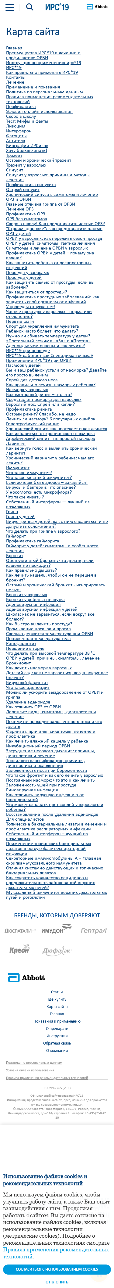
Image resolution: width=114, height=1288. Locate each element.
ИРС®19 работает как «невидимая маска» (49, 355)
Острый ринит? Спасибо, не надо (41, 414)
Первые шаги (20, 321)
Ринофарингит (21, 643)
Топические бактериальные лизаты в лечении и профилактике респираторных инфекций (56, 827)
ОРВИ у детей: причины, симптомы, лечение (53, 658)
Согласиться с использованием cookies (57, 1269)
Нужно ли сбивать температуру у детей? (48, 336)
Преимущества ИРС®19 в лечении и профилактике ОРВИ (43, 55)
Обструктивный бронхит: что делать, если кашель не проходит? (50, 563)
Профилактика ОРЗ (25, 214)
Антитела (15, 141)
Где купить (57, 999)
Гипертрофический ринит (32, 424)
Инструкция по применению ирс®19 (43, 62)
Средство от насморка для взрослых (43, 399)
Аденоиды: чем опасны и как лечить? (45, 346)
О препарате (57, 1029)
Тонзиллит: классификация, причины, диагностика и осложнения (45, 763)
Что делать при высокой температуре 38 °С (50, 653)
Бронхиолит (18, 663)
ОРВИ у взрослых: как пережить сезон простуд (54, 238)
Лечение (15, 82)
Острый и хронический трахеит (38, 160)
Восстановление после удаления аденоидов (52, 814)
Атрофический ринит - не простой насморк (50, 438)
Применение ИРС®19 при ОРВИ (38, 360)
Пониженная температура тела (38, 638)
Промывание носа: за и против (38, 629)
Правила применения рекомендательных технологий (47, 1078)
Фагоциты (16, 136)
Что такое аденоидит (28, 687)
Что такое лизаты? (25, 497)
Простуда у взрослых (27, 272)
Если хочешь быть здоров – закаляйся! (47, 482)
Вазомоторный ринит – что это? (39, 394)
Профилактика (21, 106)
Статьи (57, 992)
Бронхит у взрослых (26, 594)
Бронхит (14, 555)
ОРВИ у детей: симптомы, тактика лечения (50, 243)
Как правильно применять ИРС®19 (42, 72)
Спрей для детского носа (32, 380)
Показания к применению (57, 1021)
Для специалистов (25, 819)
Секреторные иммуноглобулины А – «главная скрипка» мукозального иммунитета (53, 861)
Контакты (16, 77)
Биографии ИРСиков (27, 145)
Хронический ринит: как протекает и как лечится (56, 428)
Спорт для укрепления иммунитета (42, 326)
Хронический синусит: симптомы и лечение (52, 194)
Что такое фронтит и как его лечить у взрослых (54, 775)
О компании (57, 1051)
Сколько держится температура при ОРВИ (49, 633)
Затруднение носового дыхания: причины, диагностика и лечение (50, 753)
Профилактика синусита (31, 184)
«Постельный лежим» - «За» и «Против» (48, 341)
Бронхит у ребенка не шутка (35, 599)
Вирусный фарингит (27, 682)
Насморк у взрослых (27, 389)
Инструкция (57, 1036)
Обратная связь (57, 1043)
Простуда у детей (24, 277)
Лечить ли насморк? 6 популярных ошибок (50, 419)
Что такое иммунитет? (29, 472)
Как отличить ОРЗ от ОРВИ (33, 707)
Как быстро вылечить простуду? (39, 624)
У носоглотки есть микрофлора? (39, 492)
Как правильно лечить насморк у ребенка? (50, 385)
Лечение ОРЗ (20, 209)
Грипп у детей (20, 516)
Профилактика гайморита (32, 541)
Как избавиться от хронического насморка (50, 433)
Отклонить (57, 1282)
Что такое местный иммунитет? (39, 477)
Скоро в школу (21, 116)
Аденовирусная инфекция (33, 604)
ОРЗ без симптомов (26, 219)
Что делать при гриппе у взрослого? (43, 531)
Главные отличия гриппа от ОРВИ (40, 204)
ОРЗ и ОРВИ (18, 199)
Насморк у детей (23, 365)
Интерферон (19, 131)
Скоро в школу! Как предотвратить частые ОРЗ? (55, 223)
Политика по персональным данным (44, 92)
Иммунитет (17, 468)
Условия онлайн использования (39, 111)
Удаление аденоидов (28, 702)
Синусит (14, 170)
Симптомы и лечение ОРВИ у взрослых (47, 248)
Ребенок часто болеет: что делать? (42, 331)
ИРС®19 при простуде (28, 350)
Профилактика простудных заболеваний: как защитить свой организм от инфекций (52, 299)
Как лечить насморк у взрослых (39, 668)
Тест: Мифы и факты (27, 121)
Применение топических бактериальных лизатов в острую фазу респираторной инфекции (48, 848)
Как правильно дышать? (31, 570)
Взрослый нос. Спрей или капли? (40, 404)
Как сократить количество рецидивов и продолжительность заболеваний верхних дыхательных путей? (50, 883)
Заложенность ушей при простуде (41, 785)
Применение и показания (33, 87)
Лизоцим (15, 126)
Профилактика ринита (29, 409)
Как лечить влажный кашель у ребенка (47, 741)
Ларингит (16, 443)
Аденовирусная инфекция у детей (42, 609)
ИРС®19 (14, 67)
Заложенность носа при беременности (46, 770)
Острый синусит (23, 189)
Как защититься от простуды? (36, 292)
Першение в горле (25, 648)
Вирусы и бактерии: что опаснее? (41, 487)
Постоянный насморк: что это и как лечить (50, 780)
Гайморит (16, 536)
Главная (14, 48)
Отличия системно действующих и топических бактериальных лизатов (54, 871)
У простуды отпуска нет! (30, 306)
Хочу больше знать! (26, 150)
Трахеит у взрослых (26, 165)
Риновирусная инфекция (32, 790)
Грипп (12, 511)
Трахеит (14, 155)
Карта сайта (57, 1007)
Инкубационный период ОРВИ (38, 746)
